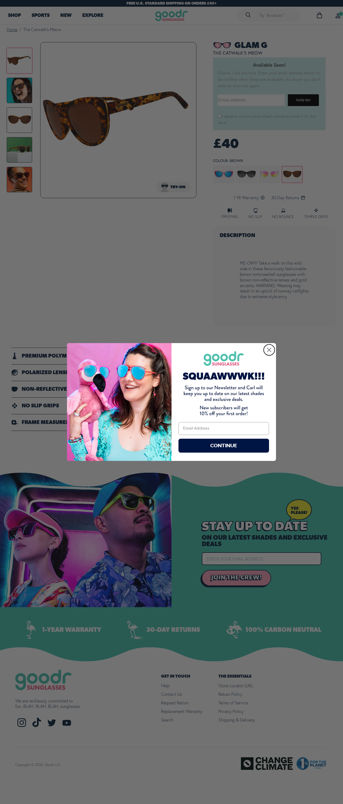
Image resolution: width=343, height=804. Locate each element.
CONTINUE (223, 446)
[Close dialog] (269, 350)
